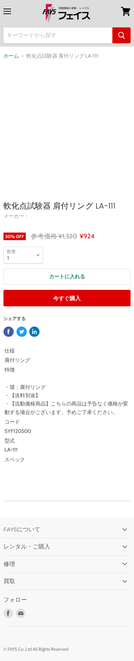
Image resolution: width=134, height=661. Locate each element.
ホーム (11, 56)
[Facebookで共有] (8, 332)
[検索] (121, 35)
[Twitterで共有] (21, 332)
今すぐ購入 (67, 298)
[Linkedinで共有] (34, 332)
